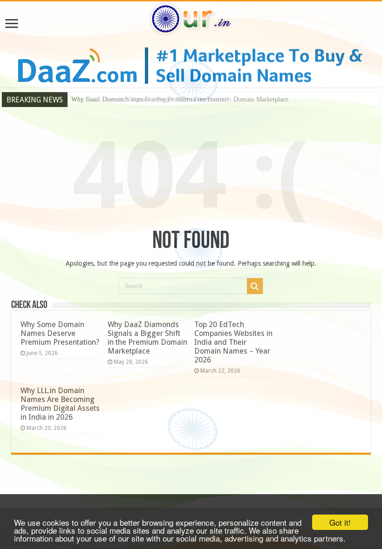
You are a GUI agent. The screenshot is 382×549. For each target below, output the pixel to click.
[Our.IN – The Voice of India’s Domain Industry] (191, 17)
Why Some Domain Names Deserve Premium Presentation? (59, 333)
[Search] (255, 286)
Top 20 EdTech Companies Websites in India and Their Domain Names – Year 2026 (233, 342)
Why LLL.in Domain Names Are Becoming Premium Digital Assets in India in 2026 (60, 404)
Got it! (340, 522)
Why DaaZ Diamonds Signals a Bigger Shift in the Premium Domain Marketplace (179, 99)
